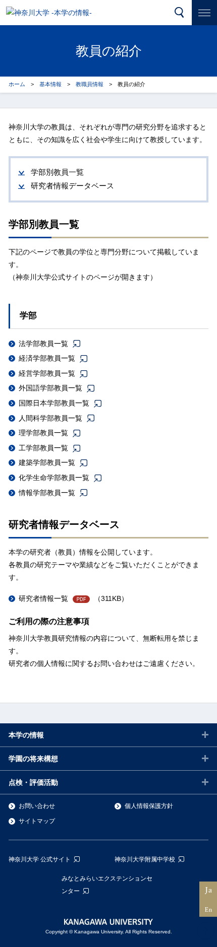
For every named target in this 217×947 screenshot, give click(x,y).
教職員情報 (89, 84)
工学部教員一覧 (43, 448)
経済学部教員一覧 (47, 358)
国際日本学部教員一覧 (54, 403)
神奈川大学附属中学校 (145, 859)
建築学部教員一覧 (47, 462)
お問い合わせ (37, 805)
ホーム (17, 84)
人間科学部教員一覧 (50, 418)
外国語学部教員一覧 (50, 388)
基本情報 (50, 84)
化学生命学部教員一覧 (54, 478)
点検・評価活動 (33, 782)
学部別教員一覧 (57, 172)
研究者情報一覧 (43, 598)
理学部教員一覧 (43, 433)
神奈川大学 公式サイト (40, 859)
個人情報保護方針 (149, 805)
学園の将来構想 (33, 759)
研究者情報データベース (72, 185)
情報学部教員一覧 (47, 493)
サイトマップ (37, 821)
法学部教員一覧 (43, 344)
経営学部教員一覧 (47, 373)
